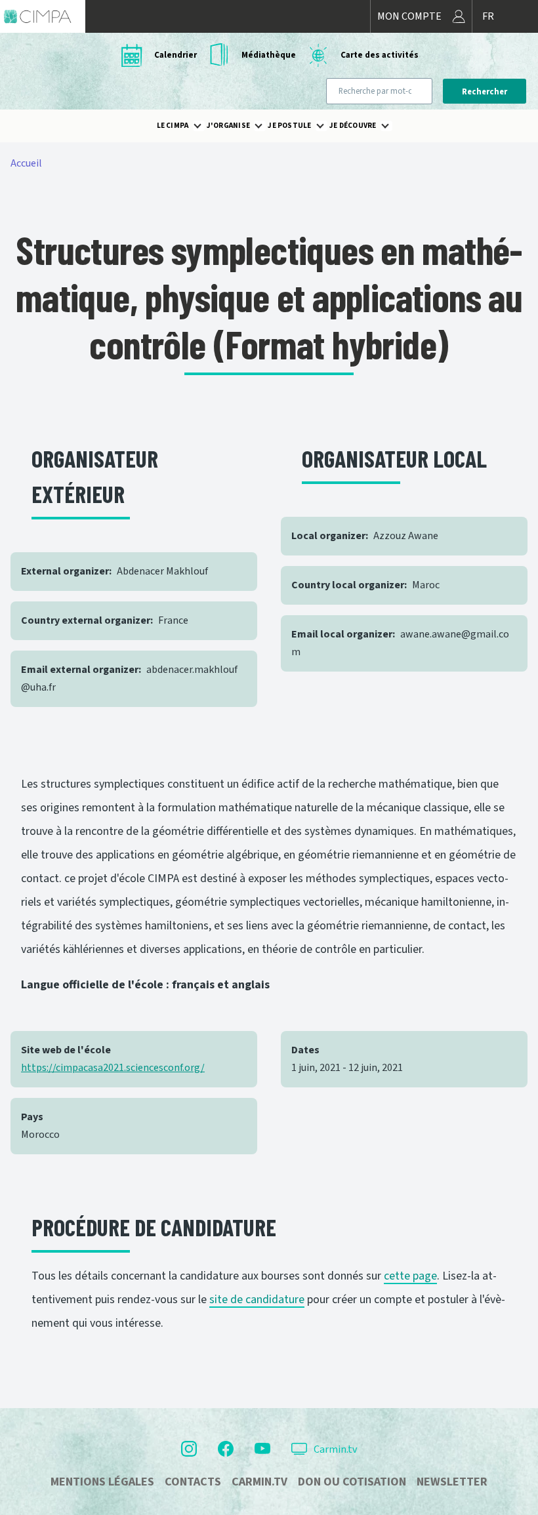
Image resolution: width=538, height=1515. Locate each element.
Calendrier (175, 55)
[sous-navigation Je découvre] (393, 126)
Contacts (193, 1482)
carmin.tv (259, 1482)
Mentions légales (102, 1482)
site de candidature (256, 1299)
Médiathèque (268, 55)
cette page (410, 1276)
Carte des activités (380, 55)
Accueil (26, 163)
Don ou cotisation (352, 1482)
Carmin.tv (335, 1449)
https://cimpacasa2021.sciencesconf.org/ (113, 1067)
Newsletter (452, 1482)
